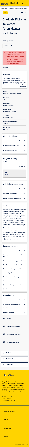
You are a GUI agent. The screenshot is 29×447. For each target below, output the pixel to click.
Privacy (7, 436)
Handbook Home (4, 8)
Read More (23, 86)
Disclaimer (8, 420)
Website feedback (10, 411)
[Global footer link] (9, 375)
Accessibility (8, 428)
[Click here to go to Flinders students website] (5, 4)
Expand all (22, 140)
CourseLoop (25, 444)
